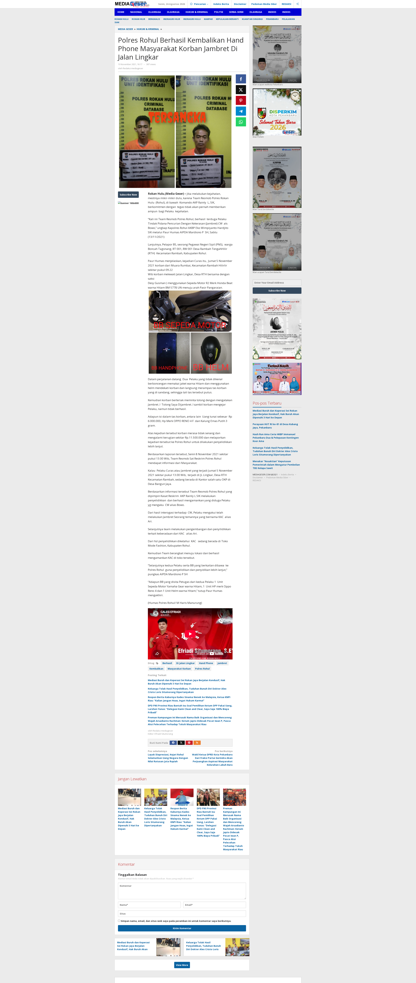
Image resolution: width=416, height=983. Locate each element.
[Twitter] (181, 743)
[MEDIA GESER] (132, 4)
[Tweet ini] (241, 89)
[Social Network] (297, 4)
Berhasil (167, 663)
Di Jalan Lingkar (185, 663)
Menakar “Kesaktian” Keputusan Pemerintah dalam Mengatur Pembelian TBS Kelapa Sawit (276, 464)
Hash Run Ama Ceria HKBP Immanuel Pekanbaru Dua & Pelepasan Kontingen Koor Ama (276, 437)
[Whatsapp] (241, 121)
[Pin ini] (241, 100)
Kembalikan (156, 668)
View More (182, 965)
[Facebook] (173, 743)
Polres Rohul (202, 668)
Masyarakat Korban (179, 668)
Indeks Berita (287, 474)
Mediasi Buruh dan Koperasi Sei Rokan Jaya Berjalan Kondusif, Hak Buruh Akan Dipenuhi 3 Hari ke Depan (129, 818)
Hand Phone (206, 663)
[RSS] (197, 743)
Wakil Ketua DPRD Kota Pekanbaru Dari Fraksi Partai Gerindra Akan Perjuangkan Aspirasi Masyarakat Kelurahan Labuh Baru (212, 758)
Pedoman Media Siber (277, 477)
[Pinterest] (189, 743)
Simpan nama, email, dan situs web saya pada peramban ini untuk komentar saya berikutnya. (176, 920)
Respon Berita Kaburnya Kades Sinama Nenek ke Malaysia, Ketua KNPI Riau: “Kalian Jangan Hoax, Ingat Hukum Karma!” (181, 818)
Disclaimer (258, 477)
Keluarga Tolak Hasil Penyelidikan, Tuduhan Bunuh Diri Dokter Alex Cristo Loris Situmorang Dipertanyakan (275, 451)
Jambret (222, 663)
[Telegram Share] (241, 111)
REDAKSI (257, 480)
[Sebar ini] (241, 78)
